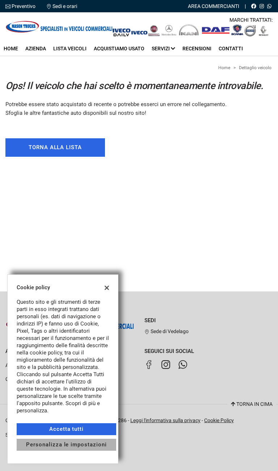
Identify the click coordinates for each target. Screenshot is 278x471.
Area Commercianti (213, 6)
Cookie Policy (219, 420)
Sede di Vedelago (169, 331)
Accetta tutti (66, 429)
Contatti (231, 48)
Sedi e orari (64, 6)
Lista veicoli (70, 48)
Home (11, 48)
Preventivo (23, 6)
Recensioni (196, 48)
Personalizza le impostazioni (66, 444)
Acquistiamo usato (119, 48)
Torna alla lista (55, 147)
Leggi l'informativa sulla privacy (165, 420)
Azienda (35, 48)
